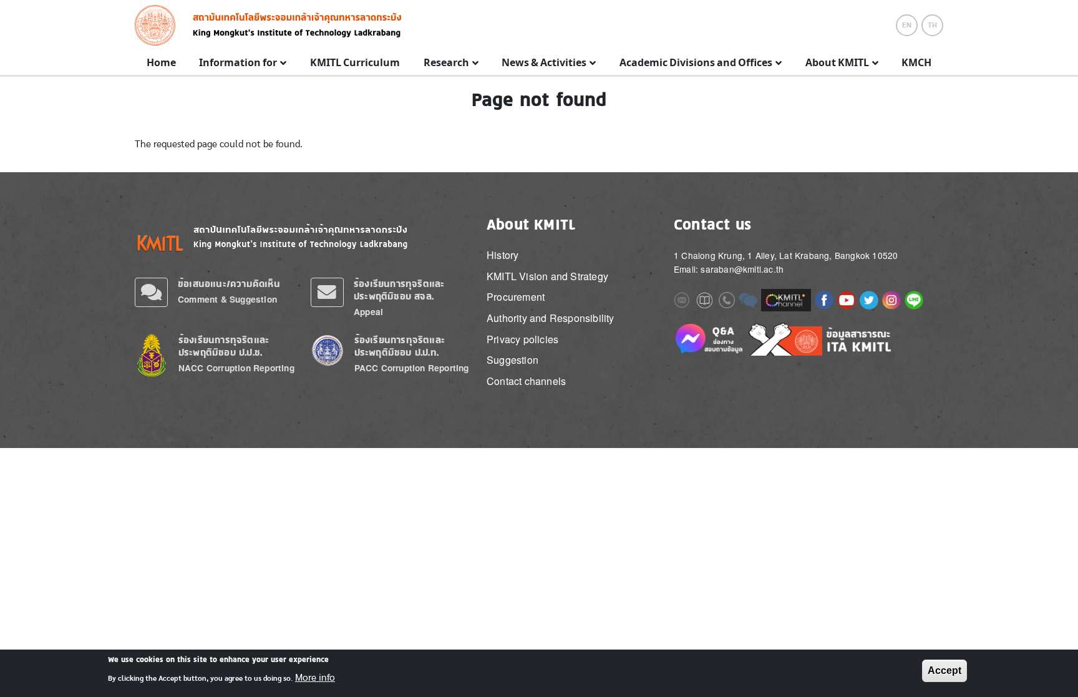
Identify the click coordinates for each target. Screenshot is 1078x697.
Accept (944, 670)
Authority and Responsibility (550, 318)
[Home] (159, 25)
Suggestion (512, 360)
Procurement (516, 297)
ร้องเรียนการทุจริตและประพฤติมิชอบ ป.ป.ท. (399, 346)
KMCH (916, 63)
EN (906, 25)
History (502, 255)
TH (932, 25)
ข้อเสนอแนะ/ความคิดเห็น (229, 284)
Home (161, 63)
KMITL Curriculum (355, 63)
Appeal (368, 312)
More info (315, 677)
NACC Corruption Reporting (236, 368)
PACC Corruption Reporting (411, 368)
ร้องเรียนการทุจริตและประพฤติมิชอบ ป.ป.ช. (223, 346)
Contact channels (526, 381)
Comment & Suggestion (227, 299)
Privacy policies (522, 339)
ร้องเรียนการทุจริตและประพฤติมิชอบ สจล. (399, 290)
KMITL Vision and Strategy (547, 276)
